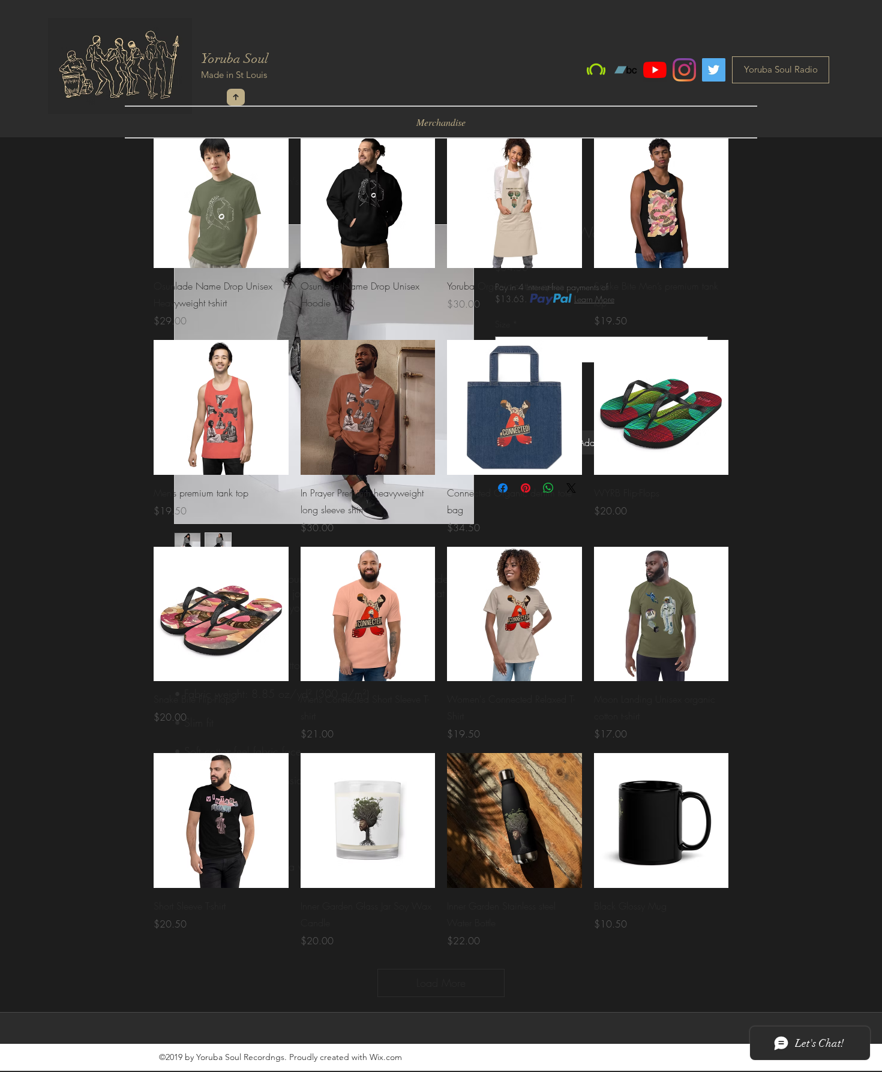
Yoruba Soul (234, 58)
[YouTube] (655, 70)
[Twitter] (713, 70)
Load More (441, 982)
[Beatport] (596, 70)
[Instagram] (684, 70)
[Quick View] (221, 201)
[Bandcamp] (625, 70)
